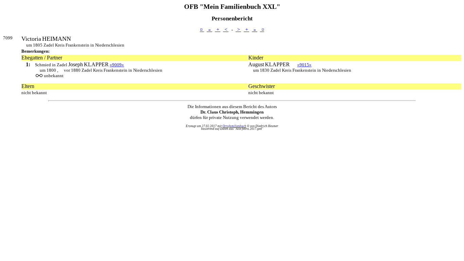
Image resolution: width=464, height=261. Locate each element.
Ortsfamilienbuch (234, 126)
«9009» (117, 64)
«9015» (304, 64)
